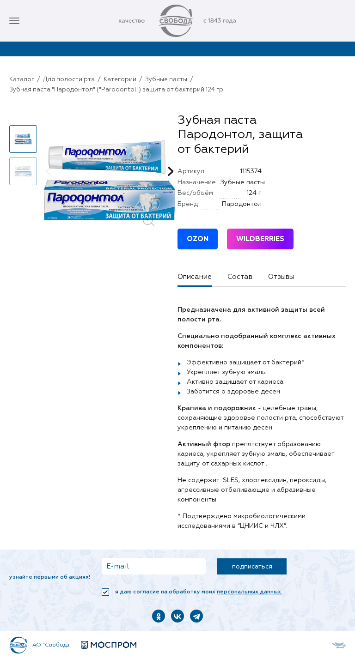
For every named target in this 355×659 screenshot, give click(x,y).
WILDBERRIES (260, 239)
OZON (197, 239)
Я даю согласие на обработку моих (198, 592)
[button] (23, 117)
